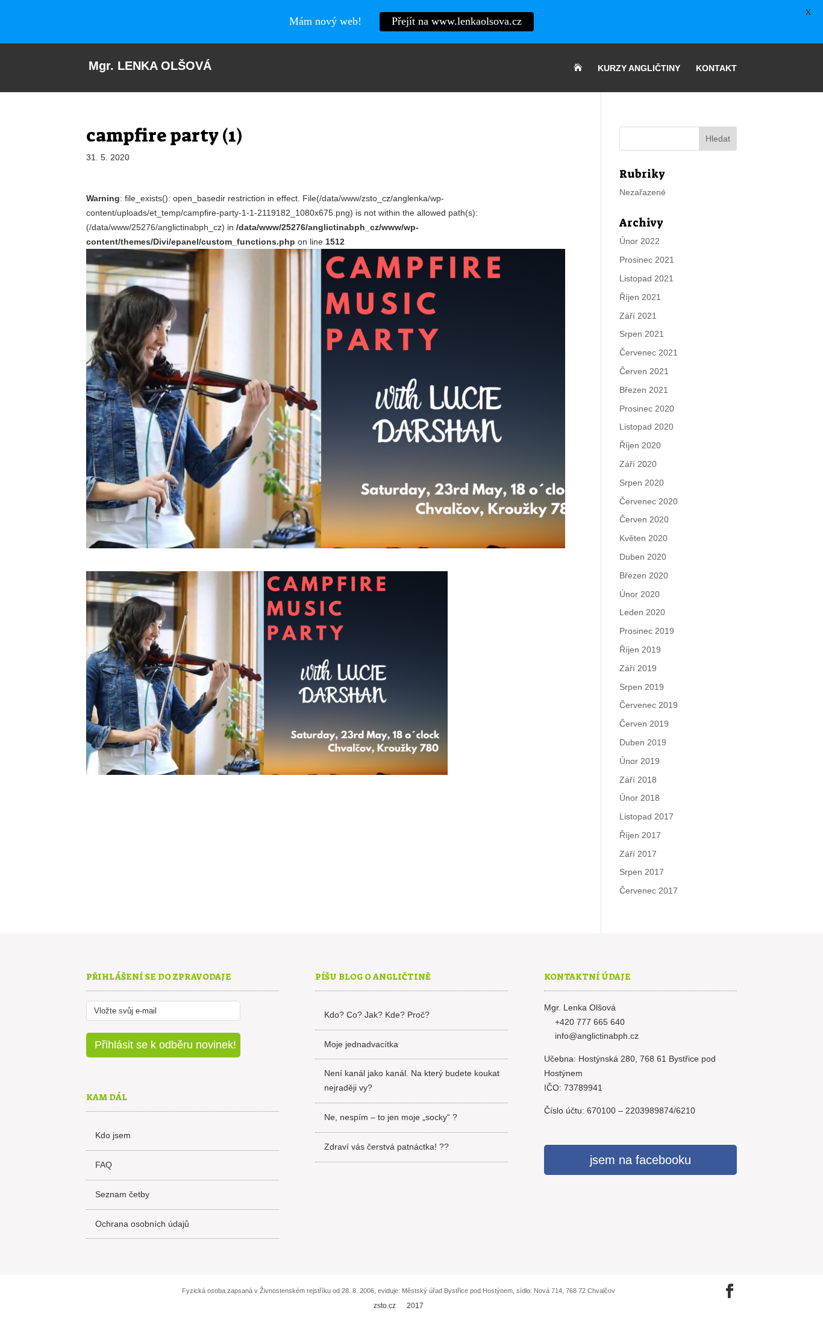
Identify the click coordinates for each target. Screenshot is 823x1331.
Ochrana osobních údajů (142, 1224)
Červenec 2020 (648, 501)
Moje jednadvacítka (361, 1044)
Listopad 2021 (646, 278)
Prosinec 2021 (646, 260)
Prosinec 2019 (646, 631)
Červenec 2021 (648, 352)
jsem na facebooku (640, 1160)
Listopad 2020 (646, 426)
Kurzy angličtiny (639, 68)
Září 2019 (638, 668)
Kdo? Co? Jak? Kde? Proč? (377, 1014)
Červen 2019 (644, 723)
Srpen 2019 (641, 687)
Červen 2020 (644, 519)
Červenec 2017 (648, 890)
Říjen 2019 (640, 649)
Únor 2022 (639, 241)
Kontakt (716, 68)
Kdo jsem (113, 1135)
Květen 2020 (643, 538)
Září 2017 (638, 854)
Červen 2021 (644, 371)
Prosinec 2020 (646, 408)
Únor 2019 (639, 761)
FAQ (103, 1165)
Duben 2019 (642, 742)
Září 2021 (638, 316)
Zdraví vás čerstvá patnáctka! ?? (386, 1146)
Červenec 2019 (648, 705)
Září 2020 (638, 464)
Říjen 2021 (640, 297)
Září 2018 (638, 780)
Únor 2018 (639, 798)
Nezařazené (642, 192)
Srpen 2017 (641, 872)
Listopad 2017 (646, 816)
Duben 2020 (642, 557)
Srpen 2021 (641, 334)
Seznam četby (122, 1194)
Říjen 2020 (640, 445)
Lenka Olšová (150, 65)
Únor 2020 (639, 594)
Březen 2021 (643, 390)
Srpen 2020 (641, 482)
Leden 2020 (642, 612)
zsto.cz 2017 (399, 1305)
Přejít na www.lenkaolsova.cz (457, 21)
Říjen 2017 (640, 835)
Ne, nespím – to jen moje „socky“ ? (390, 1117)
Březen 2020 (643, 575)
